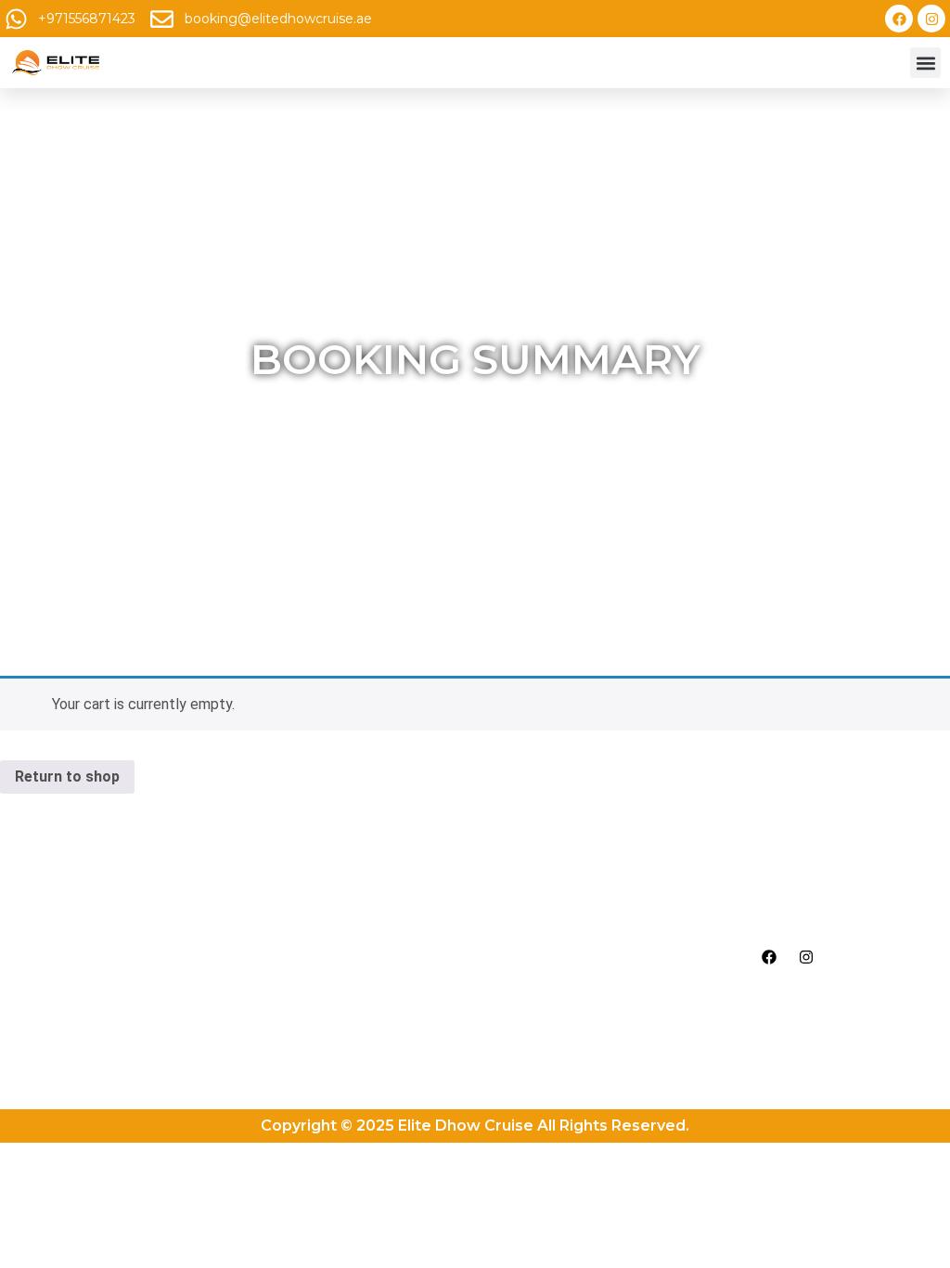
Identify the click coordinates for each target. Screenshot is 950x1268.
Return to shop (67, 776)
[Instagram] (931, 18)
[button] (925, 62)
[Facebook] (899, 18)
